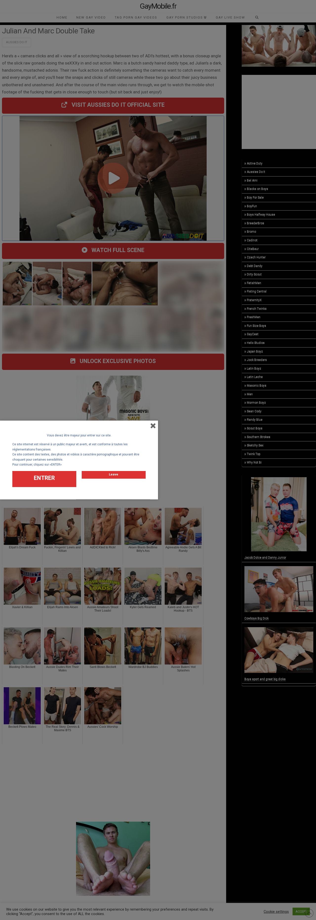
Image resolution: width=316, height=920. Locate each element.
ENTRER (44, 478)
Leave (113, 474)
